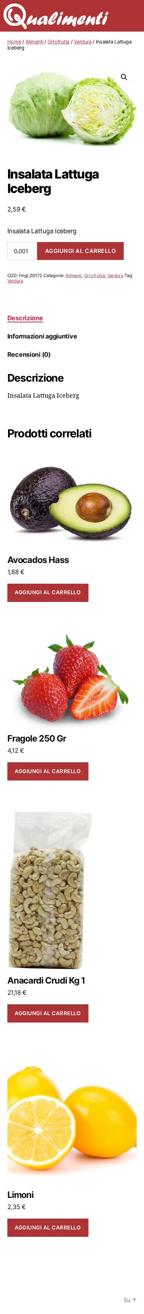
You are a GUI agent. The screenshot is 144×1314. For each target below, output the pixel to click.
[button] (124, 77)
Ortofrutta (59, 42)
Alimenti (34, 42)
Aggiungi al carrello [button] (48, 592)
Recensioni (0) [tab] (29, 354)
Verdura (82, 42)
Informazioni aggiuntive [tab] (42, 336)
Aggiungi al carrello (80, 250)
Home (14, 42)
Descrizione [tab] (25, 318)
